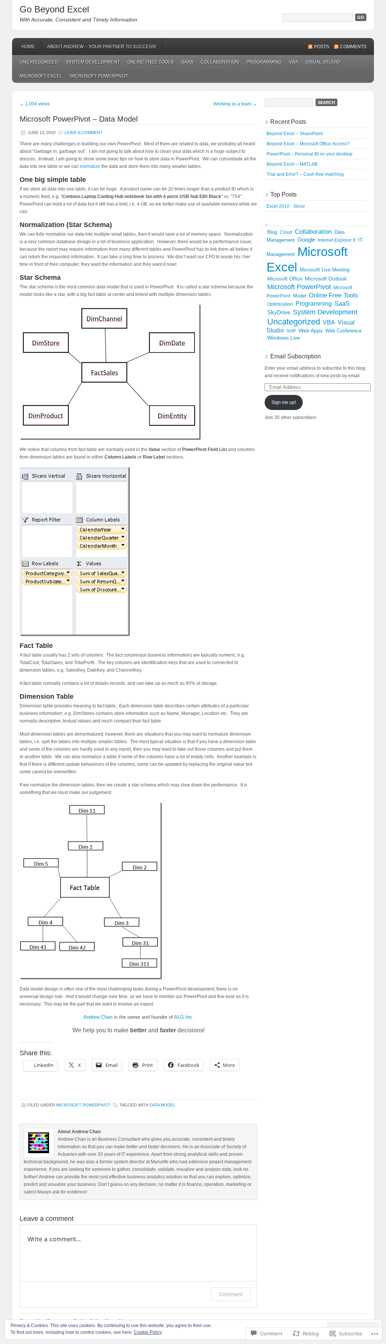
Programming (264, 62)
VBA (293, 62)
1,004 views (35, 104)
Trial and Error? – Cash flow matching (305, 174)
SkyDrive (278, 312)
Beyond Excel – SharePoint (295, 133)
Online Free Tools (150, 62)
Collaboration (220, 62)
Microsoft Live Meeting (324, 270)
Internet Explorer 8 (336, 240)
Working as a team (235, 104)
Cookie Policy (148, 1332)
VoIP (291, 331)
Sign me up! (283, 402)
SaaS (187, 62)
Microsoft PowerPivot (99, 76)
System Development (93, 62)
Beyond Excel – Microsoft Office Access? (308, 143)
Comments (353, 46)
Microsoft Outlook (326, 279)
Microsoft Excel (41, 76)
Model (299, 296)
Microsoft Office (284, 279)
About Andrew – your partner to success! (101, 46)
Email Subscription (295, 356)
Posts (321, 46)
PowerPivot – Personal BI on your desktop (309, 154)
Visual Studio (323, 62)
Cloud (286, 232)
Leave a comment (83, 132)
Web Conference (343, 331)
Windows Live (283, 338)
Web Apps (311, 331)
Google (306, 239)
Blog (272, 232)
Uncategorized (39, 62)
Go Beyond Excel (54, 9)
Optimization (280, 304)
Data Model (162, 1105)
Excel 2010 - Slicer (286, 206)
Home (28, 46)
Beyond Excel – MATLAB (292, 164)
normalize (90, 166)
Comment (231, 1294)
